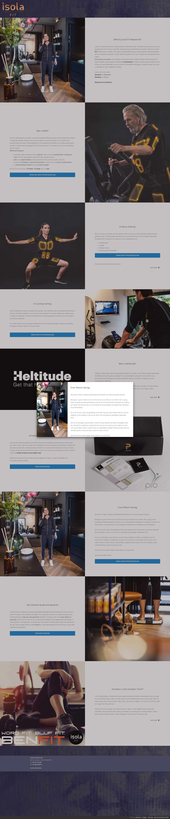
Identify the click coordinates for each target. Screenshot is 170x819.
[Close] (133, 382)
